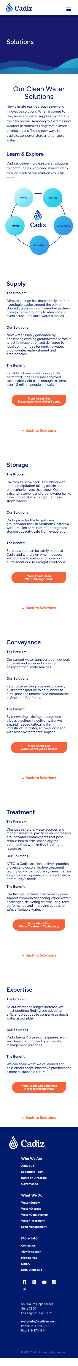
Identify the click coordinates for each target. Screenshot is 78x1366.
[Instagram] (24, 1290)
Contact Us (28, 1245)
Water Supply (30, 1202)
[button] (69, 9)
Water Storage (31, 1209)
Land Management (34, 1227)
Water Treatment (33, 1221)
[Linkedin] (54, 1282)
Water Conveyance (34, 1215)
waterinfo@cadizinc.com (38, 1321)
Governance (29, 1184)
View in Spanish (31, 1251)
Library (25, 1263)
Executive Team (32, 1172)
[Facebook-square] (24, 1282)
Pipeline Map (29, 1257)
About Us (27, 1166)
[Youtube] (44, 1282)
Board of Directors (34, 1178)
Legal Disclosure (31, 1269)
